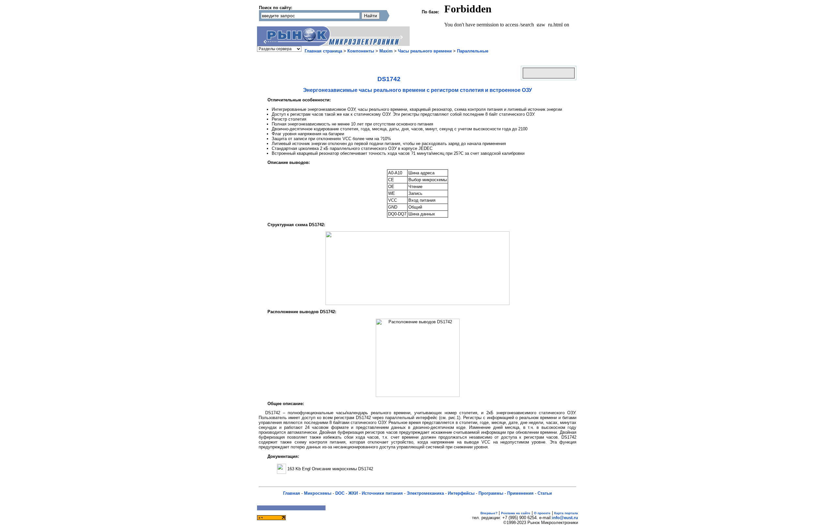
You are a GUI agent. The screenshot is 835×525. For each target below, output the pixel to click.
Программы (490, 493)
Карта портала (566, 513)
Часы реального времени (425, 51)
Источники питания (382, 493)
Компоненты (360, 51)
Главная (291, 493)
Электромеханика (425, 493)
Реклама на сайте (515, 513)
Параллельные (472, 51)
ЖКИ (353, 493)
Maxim (386, 51)
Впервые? (488, 513)
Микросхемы (317, 493)
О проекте (542, 513)
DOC (339, 493)
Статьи (545, 493)
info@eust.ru (565, 517)
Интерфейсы (461, 493)
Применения (520, 493)
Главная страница (323, 51)
